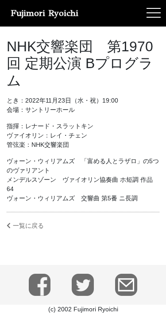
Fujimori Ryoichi (44, 13)
